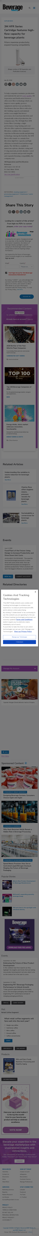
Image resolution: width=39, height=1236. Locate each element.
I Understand (19, 642)
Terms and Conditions (24, 620)
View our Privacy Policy (23, 631)
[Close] (35, 592)
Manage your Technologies (19, 637)
